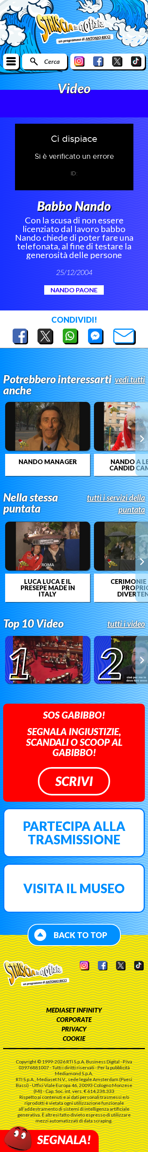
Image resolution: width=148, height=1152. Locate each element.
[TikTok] (136, 61)
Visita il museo (74, 888)
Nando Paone (74, 290)
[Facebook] (98, 61)
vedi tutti (130, 379)
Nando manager (48, 462)
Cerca (52, 61)
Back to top (80, 935)
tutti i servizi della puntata (116, 503)
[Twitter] (117, 61)
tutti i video (126, 623)
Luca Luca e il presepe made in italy (48, 587)
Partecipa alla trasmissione (74, 832)
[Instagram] (79, 61)
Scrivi (74, 781)
